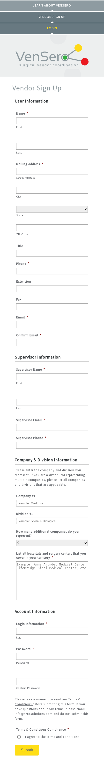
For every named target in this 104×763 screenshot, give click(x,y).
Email (22, 317)
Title (19, 246)
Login (52, 28)
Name (22, 114)
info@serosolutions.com (33, 714)
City (19, 196)
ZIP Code (22, 234)
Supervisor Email (30, 420)
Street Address (25, 177)
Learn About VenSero (52, 5)
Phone (22, 264)
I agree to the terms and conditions (52, 737)
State (19, 215)
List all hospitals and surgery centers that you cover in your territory (51, 556)
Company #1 (25, 496)
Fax (19, 299)
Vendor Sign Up (52, 17)
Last (19, 152)
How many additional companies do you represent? (47, 534)
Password (25, 649)
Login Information (31, 624)
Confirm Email (28, 335)
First (19, 127)
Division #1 (24, 514)
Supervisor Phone (31, 438)
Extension (23, 282)
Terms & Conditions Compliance (42, 730)
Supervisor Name (30, 370)
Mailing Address (29, 164)
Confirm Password (28, 688)
